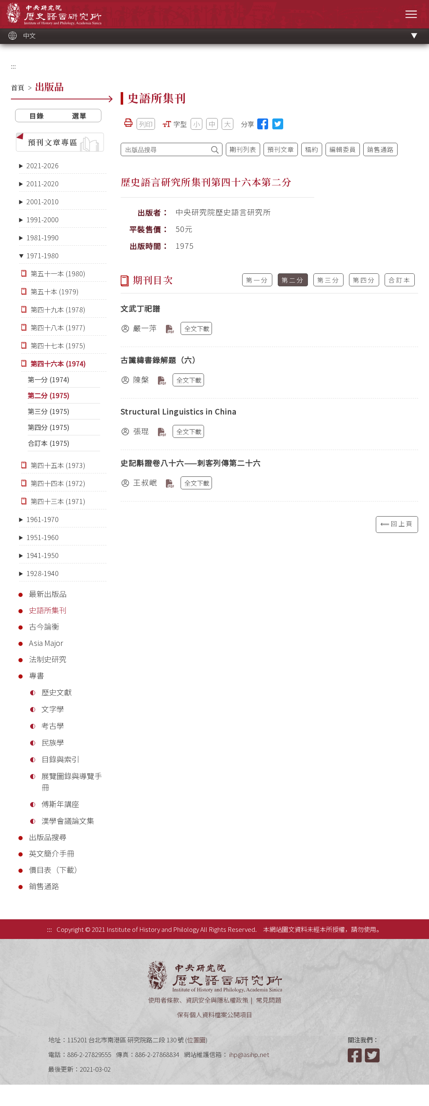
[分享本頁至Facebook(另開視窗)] (262, 123)
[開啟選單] (411, 14)
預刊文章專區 (53, 141)
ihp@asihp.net (249, 1054)
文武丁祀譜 (140, 308)
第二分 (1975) (49, 395)
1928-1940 (42, 573)
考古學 (52, 725)
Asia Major (46, 642)
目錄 (36, 116)
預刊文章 (280, 149)
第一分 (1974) (49, 379)
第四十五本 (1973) (58, 465)
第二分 (293, 279)
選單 (79, 116)
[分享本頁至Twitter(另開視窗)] (277, 123)
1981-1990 (42, 237)
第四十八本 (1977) (58, 327)
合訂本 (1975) (49, 443)
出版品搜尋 (48, 836)
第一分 (257, 279)
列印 (145, 124)
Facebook (356, 1055)
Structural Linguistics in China (179, 411)
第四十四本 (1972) (58, 483)
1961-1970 (42, 519)
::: (13, 66)
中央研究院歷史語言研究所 (53, 13)
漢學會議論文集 (67, 820)
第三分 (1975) (49, 411)
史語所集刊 (48, 609)
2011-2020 (42, 183)
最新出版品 (48, 593)
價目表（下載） (55, 869)
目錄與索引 (60, 759)
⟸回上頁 (396, 523)
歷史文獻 (56, 692)
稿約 (311, 149)
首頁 (17, 88)
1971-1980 (42, 255)
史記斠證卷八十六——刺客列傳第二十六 (191, 462)
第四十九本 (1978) (58, 309)
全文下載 (196, 328)
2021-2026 (42, 165)
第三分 (328, 279)
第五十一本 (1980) (58, 273)
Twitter (373, 1055)
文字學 (52, 708)
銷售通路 (44, 885)
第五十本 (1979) (55, 291)
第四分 (364, 279)
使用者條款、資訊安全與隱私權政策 (198, 999)
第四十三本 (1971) (58, 501)
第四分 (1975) (49, 427)
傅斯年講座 (60, 803)
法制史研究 (48, 658)
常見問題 (268, 999)
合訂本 (399, 279)
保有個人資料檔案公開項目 (214, 1014)
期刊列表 (243, 149)
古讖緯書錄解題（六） (160, 359)
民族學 (52, 742)
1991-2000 (42, 219)
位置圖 (196, 1039)
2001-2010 (42, 201)
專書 (36, 675)
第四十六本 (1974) (58, 363)
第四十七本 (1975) (58, 345)
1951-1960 (42, 537)
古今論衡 (44, 626)
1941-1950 (42, 555)
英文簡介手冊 (51, 853)
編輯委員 (342, 149)
